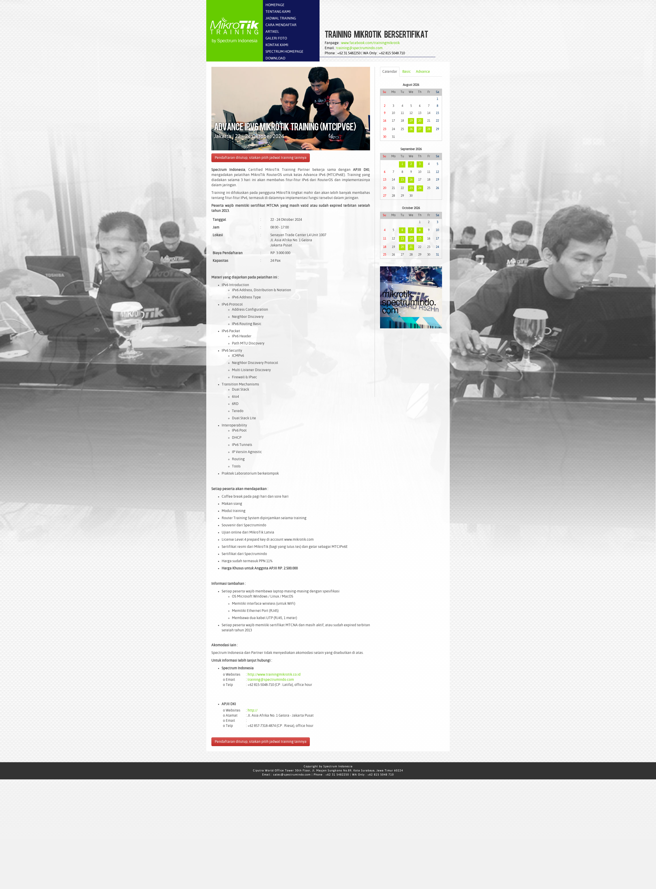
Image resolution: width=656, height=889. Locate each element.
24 (419, 188)
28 (428, 129)
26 (411, 129)
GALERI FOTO (276, 38)
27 (419, 129)
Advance (423, 72)
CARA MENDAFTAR (280, 25)
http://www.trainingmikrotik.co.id (274, 674)
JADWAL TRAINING (280, 18)
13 (402, 238)
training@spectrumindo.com (359, 48)
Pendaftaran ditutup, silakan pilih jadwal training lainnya (260, 158)
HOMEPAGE (274, 5)
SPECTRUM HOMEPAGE (284, 52)
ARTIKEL (272, 32)
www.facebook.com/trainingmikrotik (370, 43)
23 (411, 188)
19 (411, 120)
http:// (253, 710)
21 (411, 247)
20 (419, 120)
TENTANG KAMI (278, 12)
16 (411, 179)
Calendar (389, 72)
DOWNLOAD (275, 58)
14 (411, 238)
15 (402, 179)
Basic (406, 72)
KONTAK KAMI (276, 45)
